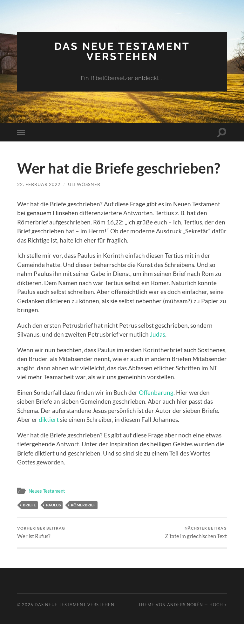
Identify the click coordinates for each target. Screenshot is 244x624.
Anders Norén (185, 604)
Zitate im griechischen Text (196, 532)
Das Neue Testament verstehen (122, 51)
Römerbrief (83, 505)
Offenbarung (156, 392)
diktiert (49, 419)
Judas (157, 334)
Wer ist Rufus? (41, 532)
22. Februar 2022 (38, 184)
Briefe (29, 505)
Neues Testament (47, 491)
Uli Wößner (84, 184)
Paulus (53, 505)
